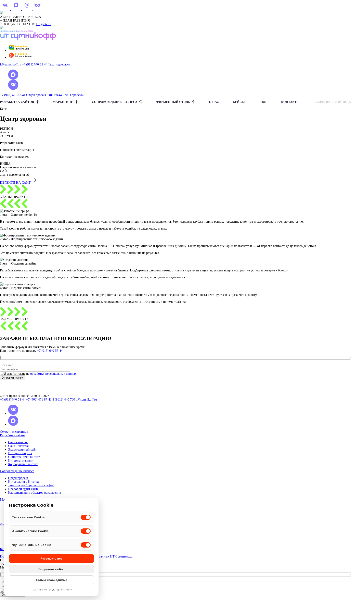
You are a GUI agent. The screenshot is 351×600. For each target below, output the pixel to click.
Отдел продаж (18, 478)
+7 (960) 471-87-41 (39, 399)
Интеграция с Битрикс (23, 481)
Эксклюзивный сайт (22, 449)
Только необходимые (51, 579)
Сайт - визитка (18, 446)
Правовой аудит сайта (23, 489)
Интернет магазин (21, 460)
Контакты (290, 101)
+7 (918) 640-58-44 (50, 350)
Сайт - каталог (18, 442)
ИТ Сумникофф (121, 556)
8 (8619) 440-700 (64, 399)
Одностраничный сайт (24, 456)
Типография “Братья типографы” (31, 485)
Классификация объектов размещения (34, 492)
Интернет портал (20, 453)
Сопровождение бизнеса (17, 471)
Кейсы (239, 101)
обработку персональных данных (53, 373)
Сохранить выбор (51, 569)
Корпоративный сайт (23, 464)
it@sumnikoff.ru (10, 64)
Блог (263, 101)
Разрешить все (51, 558)
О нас (214, 101)
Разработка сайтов (12, 435)
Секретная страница (332, 101)
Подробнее (43, 24)
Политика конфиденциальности (51, 589)
